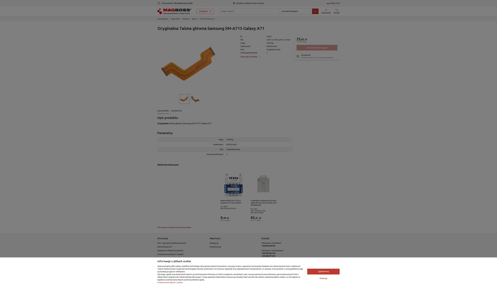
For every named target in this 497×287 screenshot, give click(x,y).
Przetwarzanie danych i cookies (170, 282)
